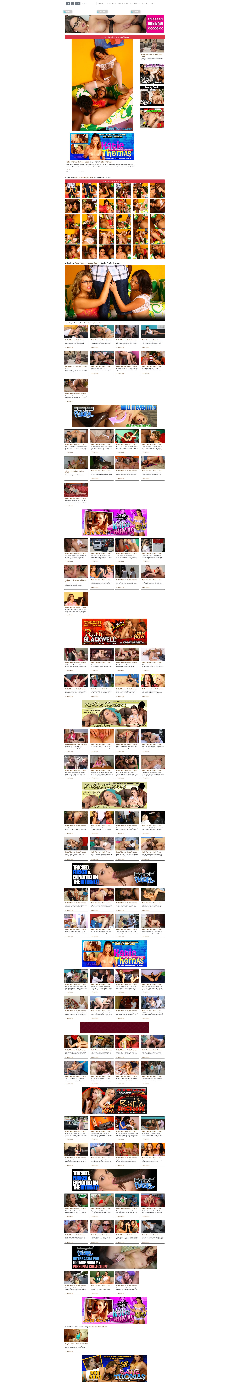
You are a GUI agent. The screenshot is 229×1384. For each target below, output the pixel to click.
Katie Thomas (72, 162)
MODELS (101, 4)
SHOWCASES (111, 4)
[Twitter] (72, 3)
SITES (153, 4)
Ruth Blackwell (147, 689)
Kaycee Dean (83, 162)
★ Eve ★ (68, 580)
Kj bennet (144, 54)
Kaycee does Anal (82, 1344)
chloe (67, 471)
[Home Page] (68, 3)
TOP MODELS (134, 4)
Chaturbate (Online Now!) (151, 55)
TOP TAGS (145, 4)
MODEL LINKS (123, 4)
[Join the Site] (114, 1027)
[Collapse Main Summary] (69, 170)
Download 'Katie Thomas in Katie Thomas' (115, 37)
